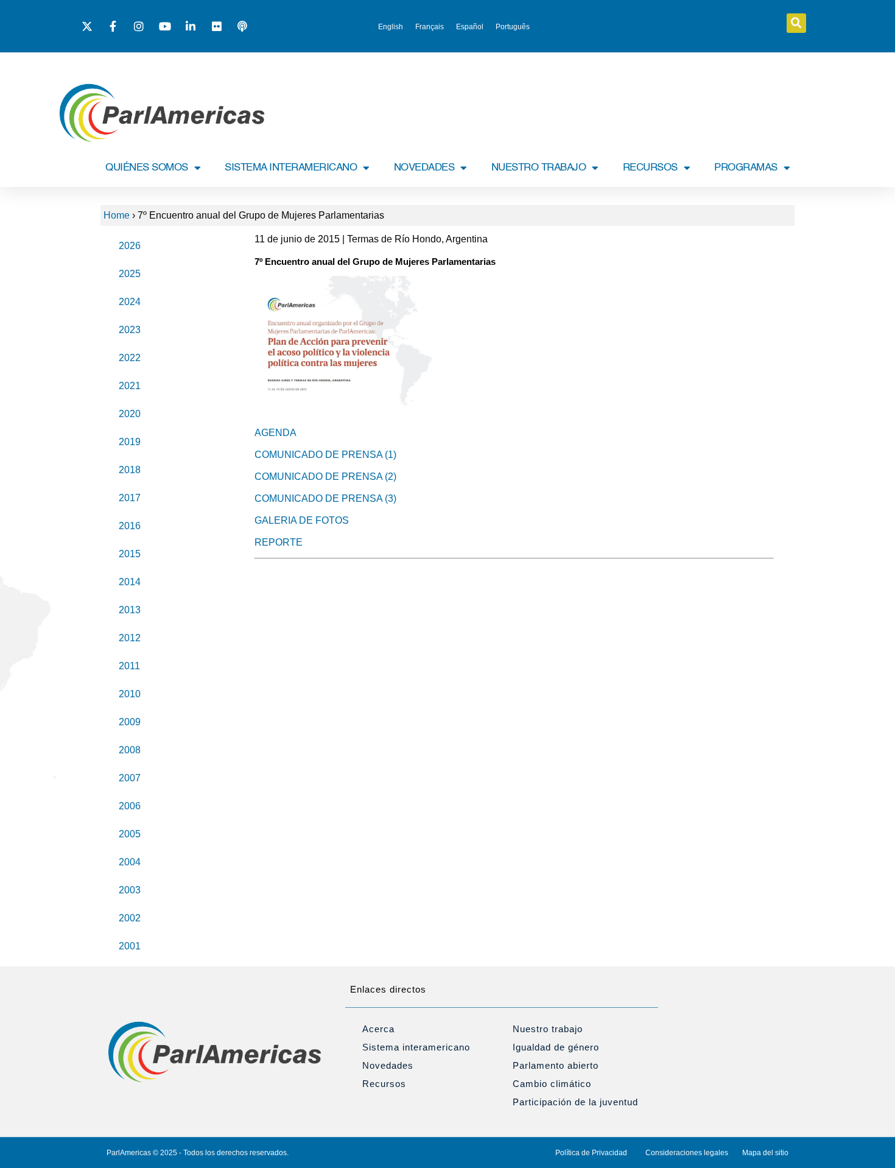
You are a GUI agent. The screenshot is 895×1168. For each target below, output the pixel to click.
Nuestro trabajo (548, 1029)
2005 (130, 834)
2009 (130, 722)
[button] (796, 23)
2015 (130, 554)
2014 (130, 582)
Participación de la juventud (575, 1102)
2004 (130, 862)
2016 (130, 526)
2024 (130, 302)
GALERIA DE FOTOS (301, 520)
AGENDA (275, 432)
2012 (130, 638)
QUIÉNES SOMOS (146, 168)
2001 (130, 946)
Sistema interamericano (416, 1047)
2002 (130, 918)
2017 (130, 498)
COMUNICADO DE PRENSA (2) (325, 476)
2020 (130, 414)
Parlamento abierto (555, 1065)
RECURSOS (650, 168)
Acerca (378, 1029)
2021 (130, 386)
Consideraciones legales (686, 1153)
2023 (130, 330)
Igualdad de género (556, 1047)
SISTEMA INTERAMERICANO (291, 168)
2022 (130, 358)
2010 (130, 694)
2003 (130, 890)
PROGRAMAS (745, 168)
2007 (130, 778)
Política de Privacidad (591, 1153)
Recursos (384, 1083)
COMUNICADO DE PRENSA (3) (325, 498)
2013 (130, 610)
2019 (130, 442)
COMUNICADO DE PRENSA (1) (325, 454)
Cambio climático (552, 1083)
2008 (130, 750)
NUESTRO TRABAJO (538, 168)
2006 (130, 806)
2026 (130, 246)
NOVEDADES (424, 168)
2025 (130, 274)
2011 (129, 666)
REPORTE (278, 542)
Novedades (387, 1065)
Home (117, 215)
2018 (130, 470)
